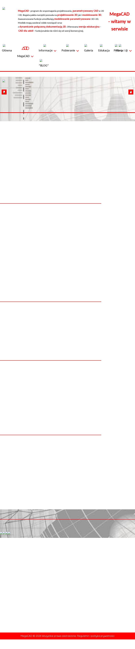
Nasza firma (113, 636)
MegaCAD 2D (9, 590)
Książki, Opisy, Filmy (108, 587)
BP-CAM (6, 609)
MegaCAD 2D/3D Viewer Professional (21, 601)
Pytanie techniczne (117, 632)
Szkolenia (59, 594)
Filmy (5, 636)
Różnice (59, 583)
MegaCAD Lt (8, 583)
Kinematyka (8, 605)
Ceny (57, 590)
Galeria (5, 629)
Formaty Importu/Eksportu (68, 587)
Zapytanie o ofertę (117, 629)
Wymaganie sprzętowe (66, 579)
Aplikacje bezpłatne (12, 612)
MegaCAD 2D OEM (11, 587)
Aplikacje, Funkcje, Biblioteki (112, 590)
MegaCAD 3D (9, 594)
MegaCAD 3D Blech (11, 598)
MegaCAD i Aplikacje (108, 583)
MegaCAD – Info (10, 579)
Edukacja (6, 632)
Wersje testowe (105, 579)
